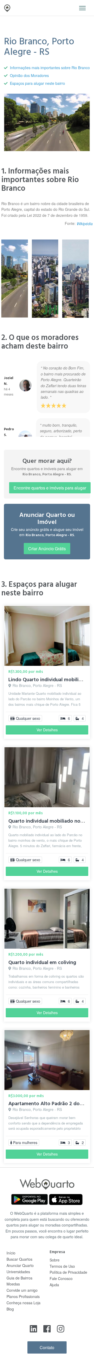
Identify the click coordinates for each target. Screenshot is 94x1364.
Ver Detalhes (47, 729)
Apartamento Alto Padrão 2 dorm (47, 1103)
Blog (10, 1309)
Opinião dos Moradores (29, 75)
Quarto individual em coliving (42, 962)
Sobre (55, 1260)
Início (11, 1252)
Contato (47, 1347)
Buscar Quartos (19, 1259)
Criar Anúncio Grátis (47, 549)
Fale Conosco (61, 1278)
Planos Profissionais (23, 1296)
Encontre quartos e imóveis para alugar (50, 488)
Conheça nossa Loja (23, 1302)
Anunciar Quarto (20, 1265)
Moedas (13, 1284)
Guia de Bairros (19, 1278)
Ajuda (54, 1284)
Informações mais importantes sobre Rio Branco (50, 67)
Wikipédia (85, 223)
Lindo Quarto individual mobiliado (47, 679)
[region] (47, 397)
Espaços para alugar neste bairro (37, 83)
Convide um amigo (22, 1290)
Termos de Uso (62, 1266)
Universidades (18, 1271)
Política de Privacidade (68, 1272)
